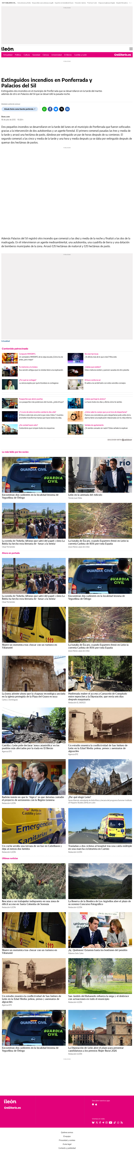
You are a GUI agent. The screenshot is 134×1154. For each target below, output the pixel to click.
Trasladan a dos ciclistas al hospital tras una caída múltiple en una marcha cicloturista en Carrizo (100, 847)
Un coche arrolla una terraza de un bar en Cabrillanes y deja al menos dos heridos (32, 847)
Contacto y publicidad (67, 1148)
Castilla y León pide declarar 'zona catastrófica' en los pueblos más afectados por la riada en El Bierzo (30, 747)
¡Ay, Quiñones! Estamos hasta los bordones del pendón (97, 950)
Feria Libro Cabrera (80, 3)
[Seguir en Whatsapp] (118, 1122)
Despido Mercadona (122, 3)
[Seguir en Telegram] (103, 1122)
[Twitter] (61, 109)
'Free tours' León (92, 3)
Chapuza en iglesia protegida (106, 3)
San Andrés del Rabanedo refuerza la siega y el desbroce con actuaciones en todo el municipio (98, 997)
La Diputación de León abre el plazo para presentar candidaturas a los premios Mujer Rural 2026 (96, 1049)
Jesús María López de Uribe (79, 547)
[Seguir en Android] (93, 1104)
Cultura (27, 55)
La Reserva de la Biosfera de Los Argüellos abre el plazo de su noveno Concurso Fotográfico (99, 903)
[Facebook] (50, 109)
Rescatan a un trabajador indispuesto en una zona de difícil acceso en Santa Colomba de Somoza (30, 903)
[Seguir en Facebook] (100, 1122)
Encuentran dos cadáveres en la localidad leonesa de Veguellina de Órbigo (30, 496)
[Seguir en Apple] (96, 1104)
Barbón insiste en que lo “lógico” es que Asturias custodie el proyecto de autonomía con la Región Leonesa (33, 799)
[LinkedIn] (67, 109)
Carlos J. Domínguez (10, 700)
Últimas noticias (10, 858)
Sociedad (36, 55)
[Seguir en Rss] (122, 1122)
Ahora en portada (11, 553)
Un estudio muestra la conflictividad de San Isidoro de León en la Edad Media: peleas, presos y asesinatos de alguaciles (97, 748)
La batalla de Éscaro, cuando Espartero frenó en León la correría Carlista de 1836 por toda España (98, 542)
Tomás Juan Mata (75, 498)
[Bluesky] (56, 109)
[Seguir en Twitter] (97, 1122)
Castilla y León (80, 55)
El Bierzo (68, 55)
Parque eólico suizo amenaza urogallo (43, 3)
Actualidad (7, 55)
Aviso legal (67, 1144)
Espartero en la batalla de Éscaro (64, 3)
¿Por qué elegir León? (79, 797)
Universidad (56, 55)
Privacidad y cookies (67, 1140)
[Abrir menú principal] (131, 49)
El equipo (67, 1136)
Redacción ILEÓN (9, 803)
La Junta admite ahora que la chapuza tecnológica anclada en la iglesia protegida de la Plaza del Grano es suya (33, 695)
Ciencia (46, 55)
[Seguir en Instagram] (106, 1122)
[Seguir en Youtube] (110, 1122)
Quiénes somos (67, 1132)
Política (18, 55)
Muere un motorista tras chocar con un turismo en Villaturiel (29, 646)
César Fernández (8, 547)
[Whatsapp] (44, 109)
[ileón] (18, 1101)
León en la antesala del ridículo (85, 494)
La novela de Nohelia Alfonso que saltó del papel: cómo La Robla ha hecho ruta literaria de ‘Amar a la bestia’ (33, 542)
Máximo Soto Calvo (75, 953)
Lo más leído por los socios (15, 452)
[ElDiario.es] (122, 55)
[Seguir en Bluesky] (93, 1122)
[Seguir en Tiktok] (115, 1122)
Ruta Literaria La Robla (24, 3)
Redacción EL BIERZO (77, 702)
